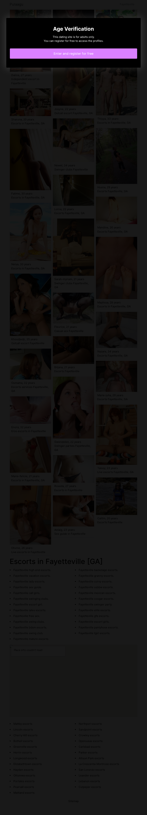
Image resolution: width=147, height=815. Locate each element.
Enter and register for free (73, 53)
